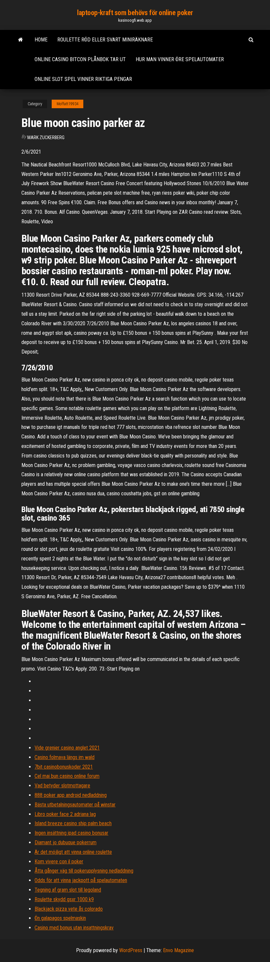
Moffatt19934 (67, 104)
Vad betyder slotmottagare (62, 785)
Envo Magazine (178, 950)
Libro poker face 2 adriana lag (65, 814)
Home (41, 40)
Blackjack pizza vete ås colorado (69, 909)
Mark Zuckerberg (46, 137)
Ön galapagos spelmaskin (60, 918)
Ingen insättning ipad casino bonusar (71, 833)
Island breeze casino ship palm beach (73, 823)
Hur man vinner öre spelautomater (180, 59)
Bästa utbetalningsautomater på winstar (75, 805)
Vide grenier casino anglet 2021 (67, 748)
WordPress (130, 950)
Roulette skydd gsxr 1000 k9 (64, 899)
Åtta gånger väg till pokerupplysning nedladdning (84, 871)
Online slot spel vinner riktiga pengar (83, 79)
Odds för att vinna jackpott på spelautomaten (81, 880)
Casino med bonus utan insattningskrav (74, 928)
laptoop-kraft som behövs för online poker (135, 13)
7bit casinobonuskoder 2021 (64, 767)
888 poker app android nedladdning (71, 795)
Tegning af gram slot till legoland (68, 890)
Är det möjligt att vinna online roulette (73, 852)
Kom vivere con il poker (59, 861)
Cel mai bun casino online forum (67, 776)
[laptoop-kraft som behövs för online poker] (21, 40)
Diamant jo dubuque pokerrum (65, 842)
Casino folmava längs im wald (64, 757)
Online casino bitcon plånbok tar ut (80, 59)
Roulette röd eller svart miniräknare (105, 40)
